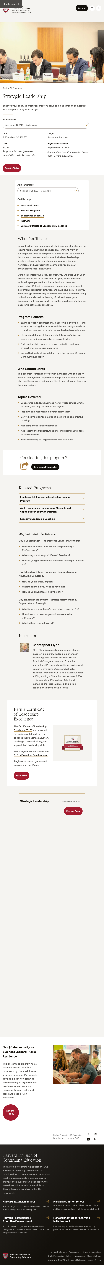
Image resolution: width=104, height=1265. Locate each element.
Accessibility (74, 1252)
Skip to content (11, 3)
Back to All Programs (12, 88)
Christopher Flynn (45, 645)
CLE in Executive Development (31, 755)
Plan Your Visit (64, 151)
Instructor (26, 220)
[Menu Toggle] (92, 8)
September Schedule (32, 215)
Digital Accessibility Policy (60, 1256)
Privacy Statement (58, 1252)
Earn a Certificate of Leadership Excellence (44, 225)
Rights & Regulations (92, 1252)
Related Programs (30, 210)
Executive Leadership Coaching (37, 518)
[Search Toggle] (98, 8)
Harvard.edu (79, 1256)
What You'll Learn (30, 205)
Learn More (21, 775)
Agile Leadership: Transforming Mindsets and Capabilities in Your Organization (45, 509)
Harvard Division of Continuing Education (22, 1157)
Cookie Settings (94, 1256)
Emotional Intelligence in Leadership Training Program (45, 498)
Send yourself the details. (45, 467)
